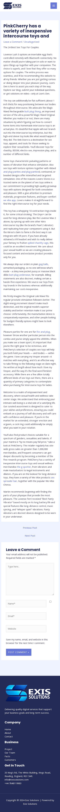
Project (8, 749)
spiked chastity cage (38, 242)
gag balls (43, 264)
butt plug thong (32, 111)
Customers (10, 759)
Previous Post (30, 527)
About (8, 732)
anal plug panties (12, 171)
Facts (7, 756)
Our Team (10, 752)
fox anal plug (43, 331)
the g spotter (24, 466)
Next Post (30, 535)
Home (8, 729)
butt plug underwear (19, 274)
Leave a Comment (12, 41)
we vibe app (9, 200)
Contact (9, 736)
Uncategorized (31, 41)
